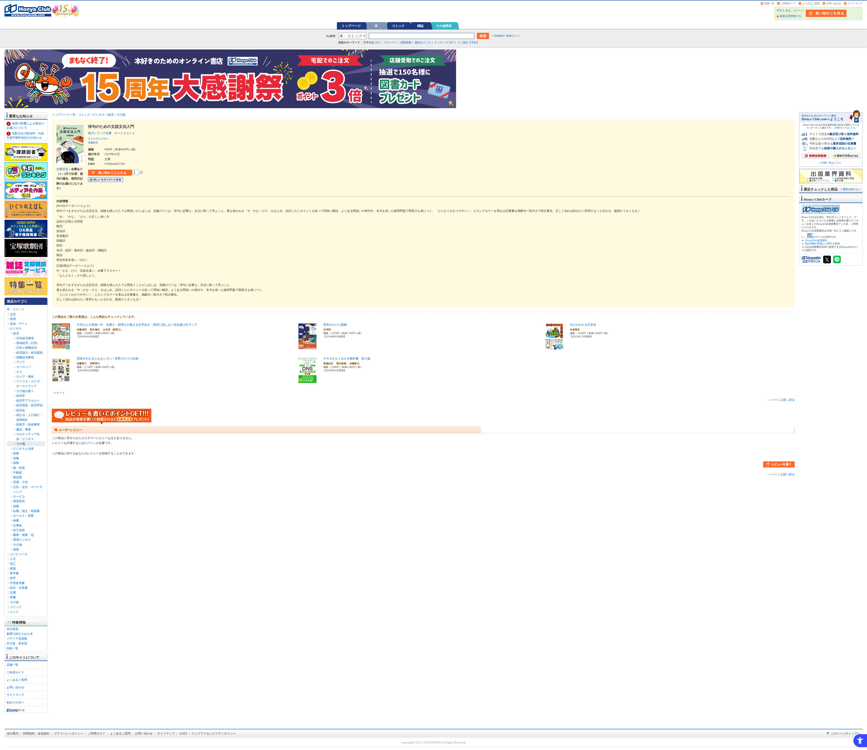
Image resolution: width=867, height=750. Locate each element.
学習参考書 (17, 583)
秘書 (16, 520)
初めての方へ (15, 702)
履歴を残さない (851, 189)
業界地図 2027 (371, 42)
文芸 (13, 314)
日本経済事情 (25, 338)
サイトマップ (855, 3)
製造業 (17, 477)
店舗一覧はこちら (831, 162)
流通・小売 (20, 482)
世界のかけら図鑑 (335, 324)
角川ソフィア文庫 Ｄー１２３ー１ (111, 133)
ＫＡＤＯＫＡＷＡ (98, 138)
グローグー (390, 42)
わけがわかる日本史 (583, 324)
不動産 (17, 472)
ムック (14, 611)
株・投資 (19, 468)
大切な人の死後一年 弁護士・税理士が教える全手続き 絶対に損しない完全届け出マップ (137, 324)
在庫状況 (62, 169)
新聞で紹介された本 (20, 634)
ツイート (59, 393)
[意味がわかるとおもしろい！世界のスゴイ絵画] (61, 381)
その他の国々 (25, 391)
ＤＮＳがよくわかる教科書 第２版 (346, 358)
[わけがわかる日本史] (554, 347)
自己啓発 (19, 530)
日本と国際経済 (26, 347)
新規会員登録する (790, 16)
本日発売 (12, 629)
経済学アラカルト (28, 400)
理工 (13, 563)
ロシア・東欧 (25, 376)
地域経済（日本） (28, 343)
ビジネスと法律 (23, 448)
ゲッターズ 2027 (444, 42)
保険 (16, 463)
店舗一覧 (769, 3)
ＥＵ (19, 372)
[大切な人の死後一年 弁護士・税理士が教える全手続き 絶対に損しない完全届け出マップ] (61, 347)
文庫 (13, 592)
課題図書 (406, 42)
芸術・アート (19, 323)
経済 (16, 333)
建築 (13, 568)
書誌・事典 (23, 429)
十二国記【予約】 (468, 42)
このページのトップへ (845, 733)
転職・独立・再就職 (26, 511)
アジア (20, 362)
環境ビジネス (22, 539)
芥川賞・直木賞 (17, 643)
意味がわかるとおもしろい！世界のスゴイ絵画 (107, 358)
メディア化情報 (17, 638)
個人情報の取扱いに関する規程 (822, 243)
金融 (16, 458)
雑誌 (420, 26)
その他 (20, 443)
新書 (13, 597)
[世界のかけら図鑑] (307, 347)
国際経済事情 (25, 357)
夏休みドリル (423, 42)
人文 (13, 559)
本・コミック (15, 309)
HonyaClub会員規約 (816, 240)
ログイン (798, 10)
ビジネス (16, 328)
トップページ (351, 26)
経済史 (20, 410)
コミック (398, 26)
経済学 (20, 395)
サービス (19, 496)
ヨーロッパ (23, 367)
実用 (13, 319)
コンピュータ (19, 554)
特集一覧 (12, 648)
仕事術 (17, 525)
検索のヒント (513, 35)
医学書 (14, 573)
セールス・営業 (23, 515)
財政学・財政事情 (28, 424)
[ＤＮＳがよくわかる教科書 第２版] (307, 381)
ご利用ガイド (788, 3)
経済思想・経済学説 (29, 405)
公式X (183, 733)
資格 (16, 549)
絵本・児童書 (19, 587)
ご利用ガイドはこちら (844, 127)
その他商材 (444, 26)
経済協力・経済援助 (29, 352)
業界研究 (19, 501)
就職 (16, 506)
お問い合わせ (833, 3)
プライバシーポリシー (68, 733)
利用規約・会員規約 (36, 733)
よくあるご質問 (811, 3)
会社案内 (13, 733)
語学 (13, 578)
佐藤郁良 (93, 142)
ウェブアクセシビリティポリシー (214, 733)
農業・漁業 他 (23, 535)
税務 (16, 453)
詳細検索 (499, 35)
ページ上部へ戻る (783, 400)
